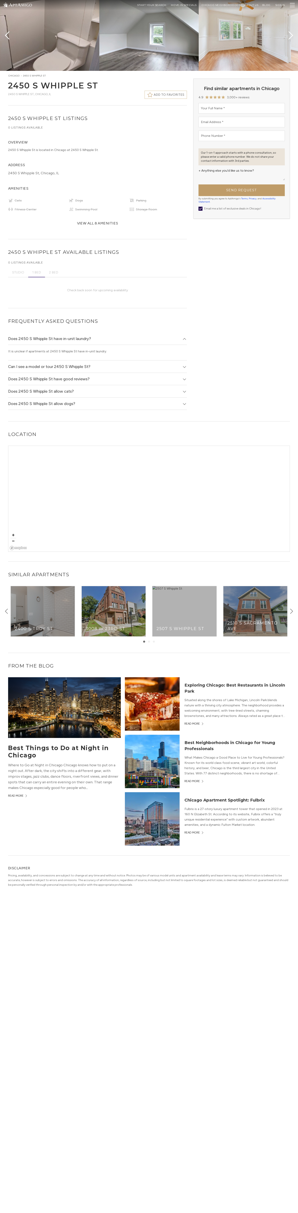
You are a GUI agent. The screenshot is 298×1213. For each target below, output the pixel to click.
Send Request (241, 190)
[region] (149, 499)
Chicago (14, 75)
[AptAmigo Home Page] (20, 4)
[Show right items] (291, 611)
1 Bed (36, 272)
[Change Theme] (5, 4)
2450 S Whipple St (34, 75)
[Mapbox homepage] (18, 548)
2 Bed (53, 272)
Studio (18, 272)
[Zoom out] (13, 541)
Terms (244, 198)
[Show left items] (6, 611)
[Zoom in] (13, 535)
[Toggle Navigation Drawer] (292, 5)
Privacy (252, 198)
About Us (251, 4)
